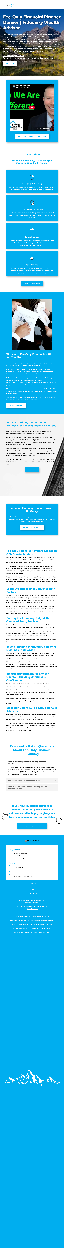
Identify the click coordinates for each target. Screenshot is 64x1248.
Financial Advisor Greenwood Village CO (41, 920)
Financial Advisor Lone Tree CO (21, 928)
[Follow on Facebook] (33, 893)
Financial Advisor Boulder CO (39, 916)
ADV (32, 886)
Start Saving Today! (32, 527)
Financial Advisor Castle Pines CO (41, 928)
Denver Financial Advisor (22, 916)
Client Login (32, 883)
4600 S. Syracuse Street (21, 853)
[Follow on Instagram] (36, 893)
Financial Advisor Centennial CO (19, 920)
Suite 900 (17, 856)
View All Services (32, 284)
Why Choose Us (16, 406)
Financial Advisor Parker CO (40, 932)
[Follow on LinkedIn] (27, 893)
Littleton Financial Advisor (43, 924)
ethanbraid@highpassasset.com (23, 876)
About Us (10, 64)
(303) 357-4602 (18, 867)
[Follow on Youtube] (30, 893)
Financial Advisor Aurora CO (22, 932)
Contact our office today (32, 826)
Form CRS (32, 890)
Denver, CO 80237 (19, 858)
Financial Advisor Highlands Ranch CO (23, 924)
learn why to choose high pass (32, 136)
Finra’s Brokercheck (32, 909)
